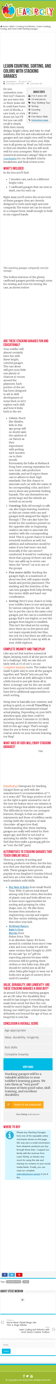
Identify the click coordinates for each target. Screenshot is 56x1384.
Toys (26, 1282)
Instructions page (39, 120)
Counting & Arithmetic (25, 26)
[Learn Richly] (28, 10)
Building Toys (14, 1282)
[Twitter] (27, 1376)
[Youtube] (31, 1376)
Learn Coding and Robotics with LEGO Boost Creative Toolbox (34, 1329)
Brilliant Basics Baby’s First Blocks (19, 930)
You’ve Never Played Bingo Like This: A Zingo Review (21, 1322)
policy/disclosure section (28, 1174)
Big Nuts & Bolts (19, 887)
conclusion (10, 158)
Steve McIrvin (11, 82)
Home (5, 26)
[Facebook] (24, 1376)
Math (12, 26)
